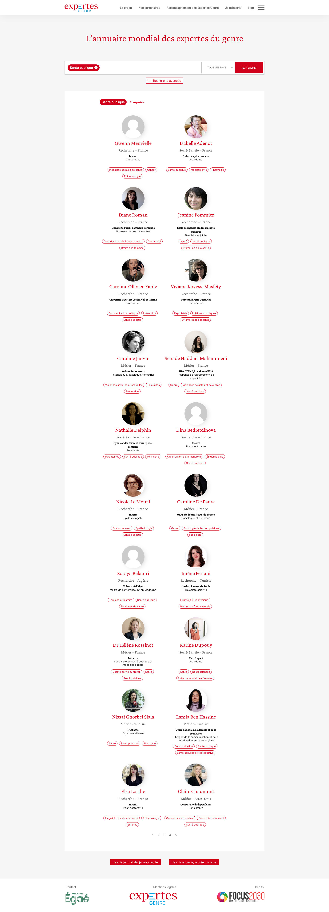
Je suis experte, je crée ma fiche (194, 862)
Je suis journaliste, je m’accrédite (135, 862)
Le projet (126, 8)
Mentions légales (164, 887)
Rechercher (249, 67)
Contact (70, 887)
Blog (251, 8)
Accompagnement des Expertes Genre (193, 8)
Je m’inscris (233, 8)
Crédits (259, 887)
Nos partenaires (149, 8)
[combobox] (133, 67)
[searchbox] (139, 67)
